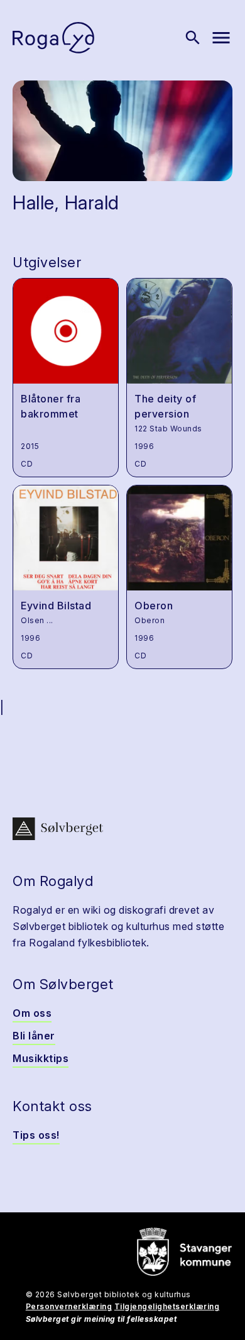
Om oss (32, 1013)
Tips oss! (36, 1135)
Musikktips (40, 1058)
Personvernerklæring (69, 1306)
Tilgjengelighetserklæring (167, 1306)
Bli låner (34, 1035)
